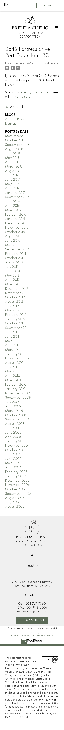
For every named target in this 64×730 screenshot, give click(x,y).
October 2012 (15, 297)
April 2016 (12, 205)
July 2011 (11, 332)
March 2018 (13, 166)
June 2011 (12, 336)
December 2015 (16, 223)
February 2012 (15, 314)
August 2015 (14, 236)
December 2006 (17, 480)
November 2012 (16, 293)
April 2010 (12, 375)
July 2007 (12, 454)
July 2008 (12, 428)
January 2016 (15, 218)
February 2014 (15, 253)
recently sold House (33, 92)
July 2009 (12, 402)
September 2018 (17, 144)
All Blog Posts (14, 119)
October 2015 (15, 232)
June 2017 (12, 179)
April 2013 (12, 280)
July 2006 (12, 502)
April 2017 (12, 188)
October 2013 (15, 258)
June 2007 (13, 458)
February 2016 (15, 214)
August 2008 (14, 423)
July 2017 (12, 175)
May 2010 (12, 371)
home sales (23, 96)
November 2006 (17, 484)
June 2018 (12, 153)
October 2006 (15, 489)
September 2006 (18, 493)
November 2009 (17, 393)
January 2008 (15, 441)
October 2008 (15, 415)
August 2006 (14, 498)
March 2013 (13, 284)
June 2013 (12, 271)
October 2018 (15, 140)
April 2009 (13, 406)
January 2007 (15, 476)
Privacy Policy (31, 632)
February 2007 (16, 472)
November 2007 (17, 445)
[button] (32, 555)
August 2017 (14, 171)
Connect (47, 5)
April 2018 (12, 162)
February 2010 (15, 384)
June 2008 (13, 432)
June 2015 (12, 240)
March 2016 (13, 210)
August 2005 (15, 506)
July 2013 (12, 267)
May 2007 (12, 463)
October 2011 (14, 323)
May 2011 (11, 341)
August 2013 (14, 262)
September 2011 (16, 328)
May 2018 (12, 157)
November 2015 (17, 227)
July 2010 (12, 367)
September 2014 (17, 249)
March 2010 (14, 380)
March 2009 (14, 410)
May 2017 (12, 184)
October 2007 (15, 450)
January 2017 (15, 192)
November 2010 (17, 358)
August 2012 (14, 301)
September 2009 (18, 397)
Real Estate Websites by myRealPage (32, 636)
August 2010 (14, 362)
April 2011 (12, 345)
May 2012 (12, 310)
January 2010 (15, 389)
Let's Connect (32, 620)
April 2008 (13, 437)
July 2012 (12, 306)
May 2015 (12, 245)
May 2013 (12, 275)
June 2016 (12, 201)
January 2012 (15, 319)
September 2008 (18, 419)
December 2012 (16, 288)
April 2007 (13, 467)
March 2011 (13, 349)
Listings (10, 123)
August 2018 (14, 149)
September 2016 (17, 197)
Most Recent (14, 136)
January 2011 (14, 354)
